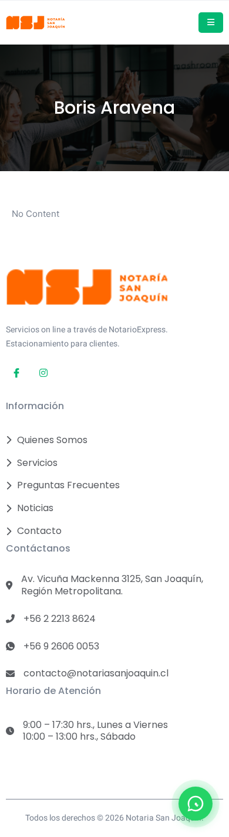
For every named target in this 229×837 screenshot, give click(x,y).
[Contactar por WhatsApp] (196, 804)
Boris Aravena (114, 107)
